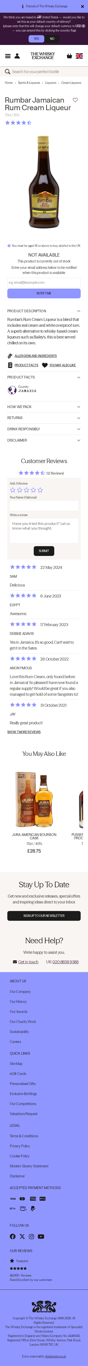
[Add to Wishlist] (75, 100)
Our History (18, 1001)
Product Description (26, 311)
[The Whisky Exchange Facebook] (13, 1236)
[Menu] (8, 56)
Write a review (19, 515)
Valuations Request (23, 1114)
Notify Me (44, 293)
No (52, 39)
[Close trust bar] (82, 6)
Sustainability (19, 1032)
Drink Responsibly (23, 429)
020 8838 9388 (65, 961)
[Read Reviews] (30, 122)
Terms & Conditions (24, 1136)
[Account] (17, 56)
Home (9, 83)
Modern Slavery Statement (29, 1166)
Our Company (20, 991)
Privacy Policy (20, 1146)
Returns (14, 418)
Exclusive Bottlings (23, 1094)
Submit (44, 551)
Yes (36, 39)
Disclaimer (17, 440)
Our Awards (18, 1011)
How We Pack (19, 407)
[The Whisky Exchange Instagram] (31, 1236)
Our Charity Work (23, 1021)
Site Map (16, 1064)
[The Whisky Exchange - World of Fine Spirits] (43, 55)
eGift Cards (18, 1074)
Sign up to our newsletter (44, 916)
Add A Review (19, 483)
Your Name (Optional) (23, 497)
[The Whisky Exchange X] (22, 1236)
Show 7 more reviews (24, 732)
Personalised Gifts (22, 1084)
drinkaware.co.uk (55, 1356)
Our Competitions (23, 1104)
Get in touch (28, 961)
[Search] (8, 71)
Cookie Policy (20, 1156)
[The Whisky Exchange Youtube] (41, 1236)
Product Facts (21, 377)
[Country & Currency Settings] (79, 56)
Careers (15, 1042)
